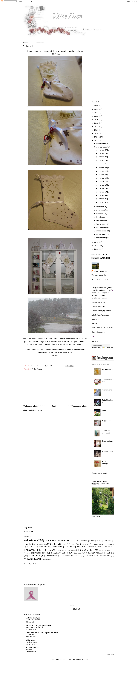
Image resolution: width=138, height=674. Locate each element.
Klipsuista (43, 547)
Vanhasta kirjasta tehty (72, 556)
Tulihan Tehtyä (32, 648)
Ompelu (39, 369)
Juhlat (64, 544)
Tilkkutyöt (89, 553)
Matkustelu (61, 550)
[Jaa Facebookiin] (71, 366)
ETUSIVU (77, 609)
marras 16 (103, 185)
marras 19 (103, 178)
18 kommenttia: (56, 366)
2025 (96, 109)
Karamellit (110, 544)
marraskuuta (101, 147)
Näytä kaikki (110, 654)
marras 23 (103, 168)
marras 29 (103, 150)
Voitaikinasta (46, 559)
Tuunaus (110, 553)
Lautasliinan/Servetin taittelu (98, 547)
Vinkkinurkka (105, 556)
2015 (96, 133)
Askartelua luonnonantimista (59, 540)
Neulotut (75, 550)
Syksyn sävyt (107, 441)
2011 (96, 246)
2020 (96, 116)
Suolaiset (77, 553)
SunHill (65, 553)
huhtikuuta (100, 227)
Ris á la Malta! (107, 369)
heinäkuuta (101, 217)
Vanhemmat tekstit (79, 406)
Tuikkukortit (99, 553)
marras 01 (103, 202)
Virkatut (28, 558)
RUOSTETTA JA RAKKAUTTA (38, 625)
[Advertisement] (55, 388)
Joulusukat (28, 46)
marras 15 (103, 188)
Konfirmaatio (57, 547)
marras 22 (103, 171)
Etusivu (55, 406)
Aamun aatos (31, 634)
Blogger (85, 660)
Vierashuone (107, 390)
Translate (109, 348)
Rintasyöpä (54, 553)
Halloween (39, 544)
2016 (96, 130)
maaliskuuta (101, 231)
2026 (96, 106)
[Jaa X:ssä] (69, 366)
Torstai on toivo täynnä (34, 627)
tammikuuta (101, 238)
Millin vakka (31, 640)
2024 (96, 113)
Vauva (90, 555)
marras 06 (103, 199)
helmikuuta (101, 234)
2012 (96, 242)
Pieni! (104, 410)
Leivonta (29, 549)
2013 (96, 140)
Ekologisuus (95, 541)
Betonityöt (83, 541)
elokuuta (100, 214)
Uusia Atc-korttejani (33, 620)
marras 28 (103, 153)
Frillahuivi (107, 541)
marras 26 (103, 160)
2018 (96, 123)
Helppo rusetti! (107, 421)
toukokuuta (101, 224)
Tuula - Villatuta (100, 272)
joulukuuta (100, 143)
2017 (96, 127)
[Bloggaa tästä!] (67, 366)
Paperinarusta (104, 550)
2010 (96, 249)
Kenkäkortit (31, 547)
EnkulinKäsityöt (33, 618)
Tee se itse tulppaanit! (106, 432)
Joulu (34, 369)
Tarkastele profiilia (99, 275)
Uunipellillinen (51, 556)
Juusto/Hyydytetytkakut (80, 544)
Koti (78, 546)
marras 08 (103, 195)
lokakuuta (100, 207)
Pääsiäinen (39, 553)
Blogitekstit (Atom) (35, 410)
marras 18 (103, 181)
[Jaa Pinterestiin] (73, 366)
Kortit (69, 547)
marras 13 (103, 192)
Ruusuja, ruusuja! (105, 462)
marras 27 (103, 157)
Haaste (27, 544)
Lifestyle (47, 550)
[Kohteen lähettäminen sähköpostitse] (66, 366)
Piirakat (27, 553)
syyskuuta (100, 210)
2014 (96, 137)
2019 (96, 120)
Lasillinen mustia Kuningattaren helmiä (43, 633)
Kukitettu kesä (31, 642)
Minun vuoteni (107, 451)
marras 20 (103, 175)
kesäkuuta (100, 220)
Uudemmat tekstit (30, 406)
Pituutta (29, 649)
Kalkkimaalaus (99, 544)
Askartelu (30, 540)
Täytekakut (34, 555)
